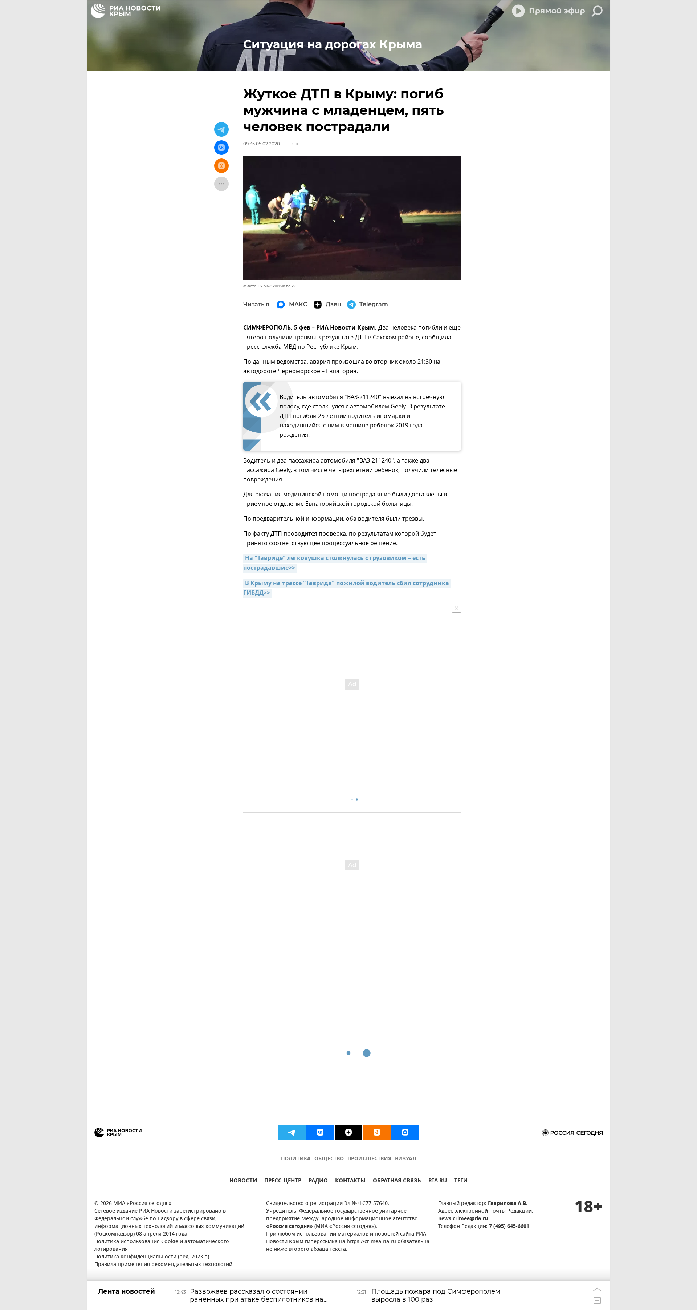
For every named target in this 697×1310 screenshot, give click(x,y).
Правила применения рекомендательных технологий (163, 1265)
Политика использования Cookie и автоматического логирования (161, 1246)
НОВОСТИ (243, 1181)
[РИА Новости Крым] (125, 11)
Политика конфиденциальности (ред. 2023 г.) (151, 1257)
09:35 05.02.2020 (261, 143)
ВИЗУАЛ (405, 1159)
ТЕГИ (461, 1181)
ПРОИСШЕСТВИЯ (369, 1159)
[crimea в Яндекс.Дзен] (348, 1132)
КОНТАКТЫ (350, 1181)
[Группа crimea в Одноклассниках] (377, 1132)
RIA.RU (437, 1181)
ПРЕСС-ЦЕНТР (282, 1181)
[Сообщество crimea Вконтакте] (320, 1132)
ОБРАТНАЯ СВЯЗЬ (397, 1181)
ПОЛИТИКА (296, 1159)
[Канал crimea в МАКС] (405, 1132)
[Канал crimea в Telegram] (292, 1132)
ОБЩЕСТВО (329, 1159)
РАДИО (318, 1181)
